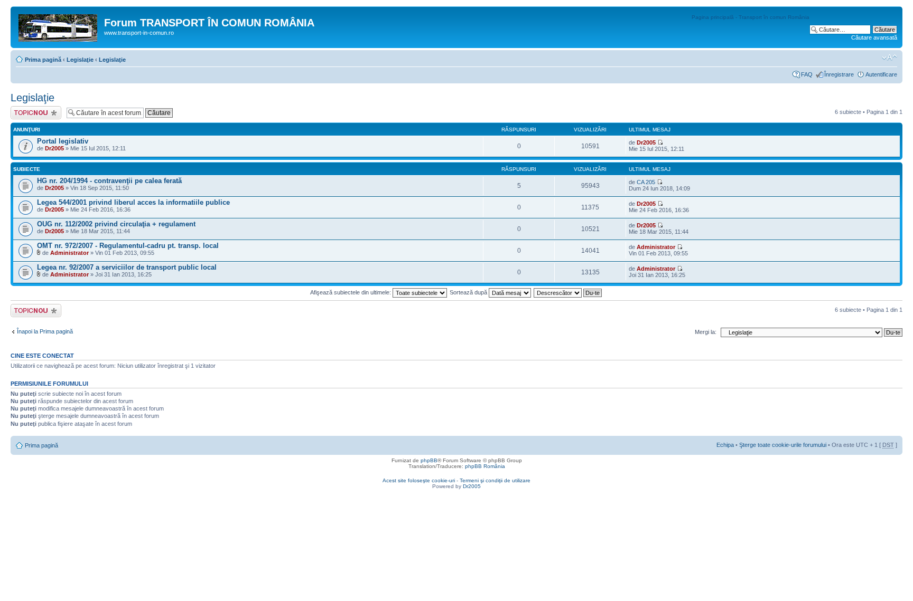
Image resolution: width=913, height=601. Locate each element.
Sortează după (469, 292)
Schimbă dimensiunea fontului (889, 57)
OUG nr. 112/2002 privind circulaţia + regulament (116, 224)
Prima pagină (43, 59)
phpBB (429, 460)
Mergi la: (705, 332)
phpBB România (485, 466)
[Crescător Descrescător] (568, 292)
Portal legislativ (62, 141)
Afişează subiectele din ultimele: (351, 292)
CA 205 (646, 182)
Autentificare (881, 74)
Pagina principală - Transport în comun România (750, 17)
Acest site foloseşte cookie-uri (419, 480)
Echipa (725, 445)
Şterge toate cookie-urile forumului (782, 445)
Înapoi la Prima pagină (45, 331)
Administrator (69, 253)
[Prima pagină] (58, 26)
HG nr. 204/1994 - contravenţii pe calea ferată (109, 181)
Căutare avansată (874, 37)
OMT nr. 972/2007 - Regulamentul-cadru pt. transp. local (128, 246)
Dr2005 (54, 148)
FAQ (807, 74)
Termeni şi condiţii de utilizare (495, 480)
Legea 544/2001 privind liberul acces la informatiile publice (133, 202)
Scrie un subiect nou (31, 112)
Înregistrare (839, 74)
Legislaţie (80, 59)
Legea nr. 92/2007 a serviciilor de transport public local (127, 267)
